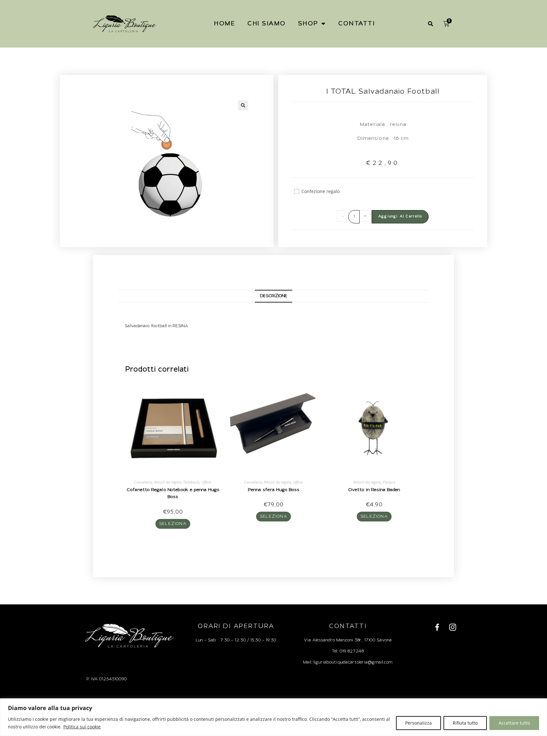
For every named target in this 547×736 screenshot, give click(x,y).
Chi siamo (267, 24)
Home (224, 24)
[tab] (273, 296)
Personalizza (418, 723)
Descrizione (273, 296)
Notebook (191, 482)
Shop (308, 24)
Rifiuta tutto (465, 723)
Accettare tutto (514, 723)
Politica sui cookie (82, 727)
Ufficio (206, 482)
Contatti (356, 24)
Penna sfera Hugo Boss (273, 490)
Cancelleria (143, 482)
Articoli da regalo (167, 482)
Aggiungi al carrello (400, 216)
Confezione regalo (320, 191)
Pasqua (389, 482)
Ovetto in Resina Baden (374, 490)
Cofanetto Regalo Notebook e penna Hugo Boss (173, 494)
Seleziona (173, 524)
